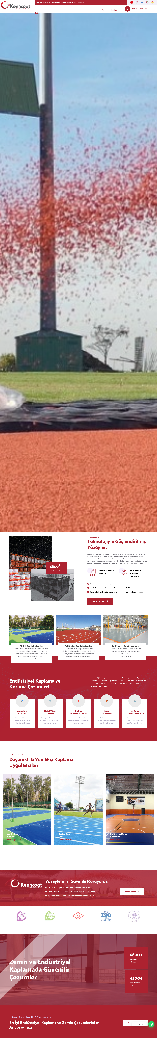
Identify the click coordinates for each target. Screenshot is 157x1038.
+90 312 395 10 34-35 (139, 10)
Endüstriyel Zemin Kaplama (125, 646)
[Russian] (142, 2)
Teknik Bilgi (88, 4)
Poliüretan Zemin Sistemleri (78, 646)
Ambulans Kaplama (22, 712)
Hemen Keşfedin (132, 891)
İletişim (37, 13)
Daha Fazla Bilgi (100, 601)
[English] (137, 2)
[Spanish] (152, 2)
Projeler (73, 4)
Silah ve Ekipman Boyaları (78, 712)
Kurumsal (47, 4)
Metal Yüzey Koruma (50, 712)
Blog (80, 4)
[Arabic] (147, 2)
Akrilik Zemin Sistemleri (31, 646)
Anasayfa (38, 4)
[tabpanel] (27, 809)
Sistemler (57, 4)
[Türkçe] (131, 2)
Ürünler (65, 4)
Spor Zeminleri (107, 712)
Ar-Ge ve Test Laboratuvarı (135, 712)
